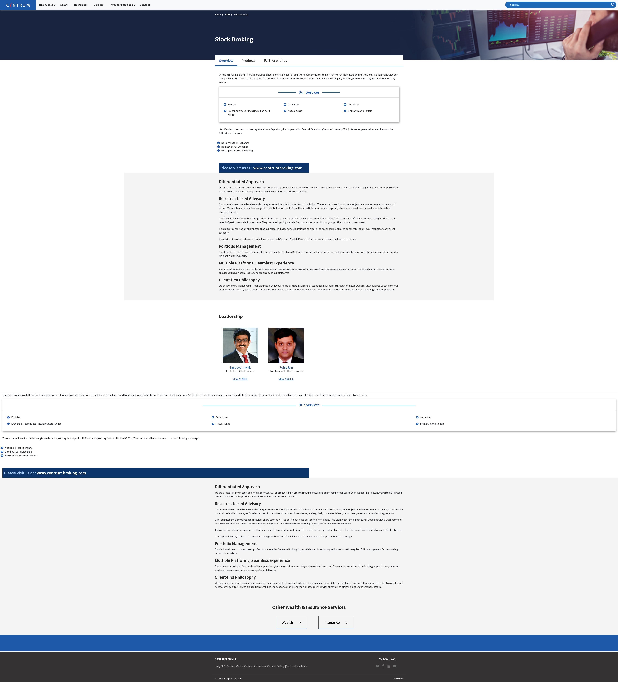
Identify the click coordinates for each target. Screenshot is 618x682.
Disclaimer (398, 678)
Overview (226, 60)
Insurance (332, 622)
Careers (98, 5)
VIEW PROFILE (240, 379)
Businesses (46, 5)
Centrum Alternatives (255, 666)
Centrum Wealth (234, 666)
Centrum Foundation (296, 666)
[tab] (226, 61)
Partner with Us (275, 60)
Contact (145, 5)
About (64, 5)
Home (218, 14)
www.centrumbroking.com (278, 167)
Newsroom (80, 5)
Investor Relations (121, 5)
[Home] (18, 5)
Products (248, 60)
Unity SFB (220, 666)
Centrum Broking (276, 666)
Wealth (287, 622)
